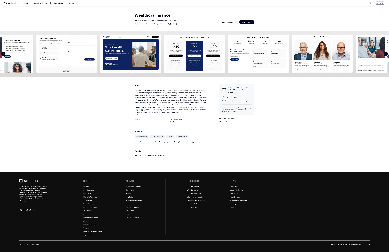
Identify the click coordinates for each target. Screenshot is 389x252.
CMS (85, 214)
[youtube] (20, 210)
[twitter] (24, 210)
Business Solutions (90, 207)
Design (86, 187)
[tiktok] (33, 210)
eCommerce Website (195, 197)
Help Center (130, 211)
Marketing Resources (134, 200)
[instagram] (27, 210)
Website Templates (194, 193)
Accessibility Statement (238, 200)
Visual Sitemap (89, 204)
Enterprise (87, 193)
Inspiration (130, 197)
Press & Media (235, 197)
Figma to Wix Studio (90, 197)
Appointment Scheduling (196, 200)
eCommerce (87, 211)
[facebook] (30, 210)
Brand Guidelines (132, 218)
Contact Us (234, 193)
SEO (85, 221)
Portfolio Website (193, 204)
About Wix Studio (236, 190)
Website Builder (193, 187)
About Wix (234, 187)
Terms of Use (23, 244)
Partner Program (132, 207)
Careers (232, 207)
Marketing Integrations (92, 224)
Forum (128, 193)
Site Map (233, 204)
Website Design (193, 190)
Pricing (128, 214)
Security (86, 228)
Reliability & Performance (92, 231)
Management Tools (90, 218)
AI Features (87, 200)
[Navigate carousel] (3, 54)
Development (88, 190)
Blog (127, 204)
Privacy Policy (35, 244)
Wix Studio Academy (134, 187)
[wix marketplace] (11, 3)
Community (130, 190)
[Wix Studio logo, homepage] (28, 181)
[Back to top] (368, 244)
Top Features (88, 235)
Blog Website (192, 207)
